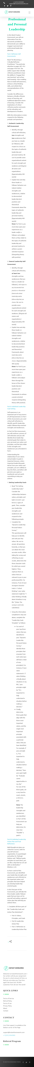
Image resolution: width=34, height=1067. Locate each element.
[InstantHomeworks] (13, 12)
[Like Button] (8, 942)
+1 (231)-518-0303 (9, 1035)
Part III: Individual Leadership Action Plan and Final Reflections (16, 841)
